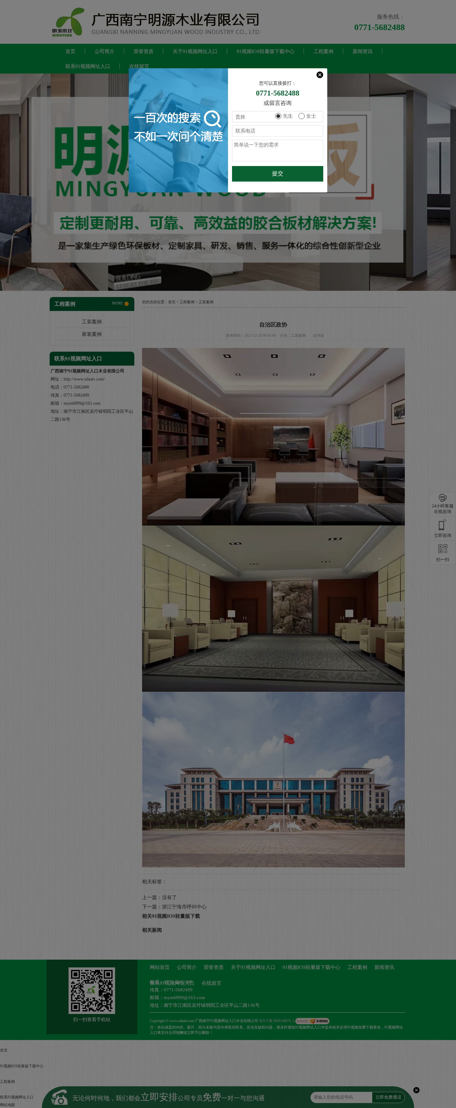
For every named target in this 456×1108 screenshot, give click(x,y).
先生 (288, 116)
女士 (311, 116)
